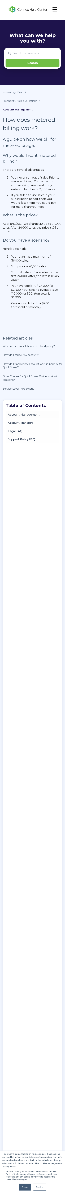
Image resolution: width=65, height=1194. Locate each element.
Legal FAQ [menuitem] (15, 431)
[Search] (32, 63)
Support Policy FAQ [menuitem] (21, 439)
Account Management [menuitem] (24, 414)
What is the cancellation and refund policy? (29, 346)
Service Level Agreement (18, 388)
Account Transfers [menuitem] (20, 422)
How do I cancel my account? (21, 355)
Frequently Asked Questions (20, 100)
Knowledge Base (13, 92)
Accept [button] (25, 1186)
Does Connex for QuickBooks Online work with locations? (31, 378)
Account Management (18, 109)
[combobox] (32, 53)
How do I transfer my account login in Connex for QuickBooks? (32, 365)
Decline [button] (39, 1186)
